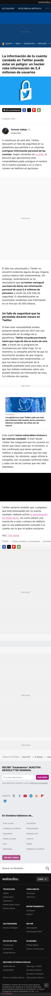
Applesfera (7, 901)
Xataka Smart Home (11, 904)
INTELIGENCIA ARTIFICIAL (30, 8)
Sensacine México (34, 970)
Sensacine (30, 910)
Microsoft (42, 43)
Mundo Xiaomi (9, 908)
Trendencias (8, 945)
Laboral (29, 838)
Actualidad (31, 823)
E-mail (39, 110)
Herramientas (32, 828)
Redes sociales (9, 838)
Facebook (24, 110)
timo (5, 844)
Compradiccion (9, 952)
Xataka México (9, 966)
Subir (40, 879)
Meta (18, 43)
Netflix (29, 844)
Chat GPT (26, 757)
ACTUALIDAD (8, 8)
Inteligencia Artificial (35, 849)
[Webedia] (44, 2)
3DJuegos (30, 893)
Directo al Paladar (10, 928)
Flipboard (34, 110)
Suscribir (42, 777)
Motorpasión (31, 928)
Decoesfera (8, 949)
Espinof (29, 914)
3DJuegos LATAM (33, 966)
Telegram (31, 795)
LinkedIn (5, 800)
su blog (39, 154)
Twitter (29, 110)
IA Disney (39, 757)
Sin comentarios (13, 110)
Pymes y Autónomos (35, 949)
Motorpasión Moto (34, 931)
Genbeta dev (32, 833)
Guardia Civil (29, 43)
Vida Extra (30, 897)
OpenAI (8, 43)
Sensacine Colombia (34, 974)
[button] (20, 129)
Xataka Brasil (8, 970)
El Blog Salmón (32, 945)
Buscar (47, 868)
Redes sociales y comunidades (26, 541)
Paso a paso (8, 823)
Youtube (25, 795)
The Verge (13, 535)
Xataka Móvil (8, 897)
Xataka (6, 893)
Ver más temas (11, 857)
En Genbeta (10, 414)
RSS (36, 795)
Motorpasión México (35, 977)
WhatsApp (7, 849)
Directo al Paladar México (13, 977)
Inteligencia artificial (12, 828)
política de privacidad (39, 783)
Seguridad (7, 833)
